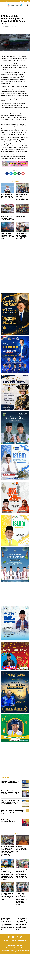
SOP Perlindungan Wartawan (15, 945)
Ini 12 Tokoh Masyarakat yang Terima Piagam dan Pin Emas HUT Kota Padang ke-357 (10, 802)
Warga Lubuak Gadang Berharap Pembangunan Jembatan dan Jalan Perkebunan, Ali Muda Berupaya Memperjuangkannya (7, 923)
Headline (9, 13)
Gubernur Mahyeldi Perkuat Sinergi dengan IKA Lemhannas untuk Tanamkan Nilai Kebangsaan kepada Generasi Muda (22, 923)
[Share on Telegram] (19, 173)
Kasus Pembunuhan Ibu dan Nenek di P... (22, 215)
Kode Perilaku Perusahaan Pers (15, 947)
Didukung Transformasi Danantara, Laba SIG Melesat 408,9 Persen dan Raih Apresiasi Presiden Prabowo (7, 874)
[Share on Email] (23, 173)
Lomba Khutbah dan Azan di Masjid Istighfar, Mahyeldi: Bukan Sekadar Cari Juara (7, 896)
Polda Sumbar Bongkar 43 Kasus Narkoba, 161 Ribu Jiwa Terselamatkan (7, 217)
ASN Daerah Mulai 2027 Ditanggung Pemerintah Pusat (7, 196)
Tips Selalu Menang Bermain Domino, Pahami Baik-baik (10, 782)
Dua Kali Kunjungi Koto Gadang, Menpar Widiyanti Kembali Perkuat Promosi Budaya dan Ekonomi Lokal (21, 874)
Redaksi (6, 940)
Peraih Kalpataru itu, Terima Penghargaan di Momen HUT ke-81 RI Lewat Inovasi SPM (10, 792)
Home (2, 13)
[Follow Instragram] (17, 937)
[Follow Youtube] (28, 1)
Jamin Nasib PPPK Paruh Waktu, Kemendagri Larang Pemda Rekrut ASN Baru (22, 198)
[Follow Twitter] (23, 1)
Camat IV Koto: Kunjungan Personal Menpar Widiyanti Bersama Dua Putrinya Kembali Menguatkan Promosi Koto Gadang (22, 898)
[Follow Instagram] (25, 1)
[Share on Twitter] (11, 173)
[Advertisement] (15, 258)
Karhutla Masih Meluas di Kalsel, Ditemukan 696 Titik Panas (7, 236)
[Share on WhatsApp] (15, 173)
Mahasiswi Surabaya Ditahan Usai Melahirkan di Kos (21, 849)
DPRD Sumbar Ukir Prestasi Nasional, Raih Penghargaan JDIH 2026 (22, 236)
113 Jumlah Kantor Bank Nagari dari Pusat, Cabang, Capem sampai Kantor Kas (13, 811)
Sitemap (13, 940)
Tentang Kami (22, 940)
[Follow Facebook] (21, 1)
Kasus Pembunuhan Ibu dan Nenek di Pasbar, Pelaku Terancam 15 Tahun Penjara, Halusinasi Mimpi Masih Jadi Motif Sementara (7, 851)
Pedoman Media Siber (15, 943)
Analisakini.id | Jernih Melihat (17, 950)
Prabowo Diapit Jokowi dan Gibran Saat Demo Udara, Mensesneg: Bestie (10, 821)
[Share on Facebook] (7, 173)
